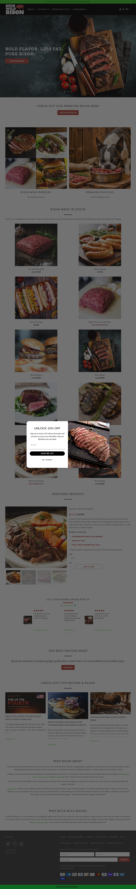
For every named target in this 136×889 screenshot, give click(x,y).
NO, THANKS (47, 460)
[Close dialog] (107, 423)
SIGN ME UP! (47, 453)
